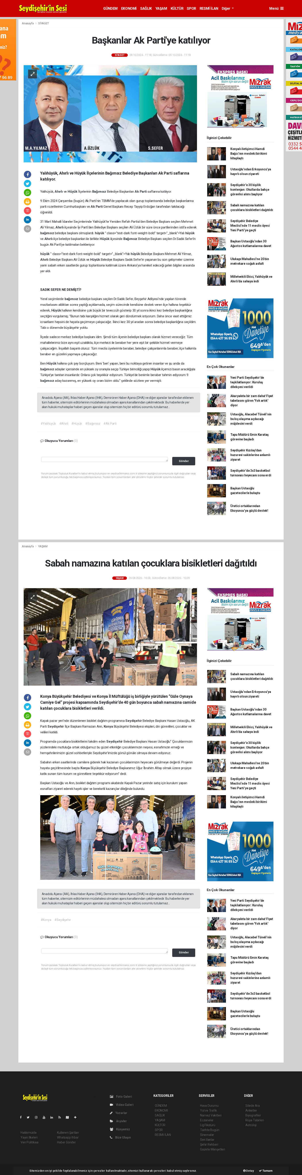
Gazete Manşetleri (212, 1149)
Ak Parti (141, 192)
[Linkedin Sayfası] (53, 1117)
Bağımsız (99, 192)
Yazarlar (121, 1113)
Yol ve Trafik (208, 1110)
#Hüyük (76, 423)
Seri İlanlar (207, 1139)
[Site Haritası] (69, 1117)
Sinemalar (207, 1135)
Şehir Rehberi (209, 1144)
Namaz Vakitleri (211, 1115)
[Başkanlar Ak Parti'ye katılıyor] (110, 113)
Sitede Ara (252, 1105)
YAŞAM (161, 8)
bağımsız (47, 233)
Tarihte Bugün (209, 1130)
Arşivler (121, 1121)
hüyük (100, 233)
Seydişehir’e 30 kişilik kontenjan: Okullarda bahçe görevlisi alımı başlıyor (249, 189)
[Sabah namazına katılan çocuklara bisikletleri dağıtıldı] (110, 636)
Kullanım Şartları (68, 1132)
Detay (250, 1170)
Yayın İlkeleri (29, 1137)
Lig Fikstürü (207, 1125)
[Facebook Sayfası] (22, 1117)
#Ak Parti (109, 423)
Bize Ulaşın (123, 1137)
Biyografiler (253, 1115)
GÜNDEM (110, 8)
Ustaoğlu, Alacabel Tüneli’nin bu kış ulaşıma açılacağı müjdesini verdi (250, 419)
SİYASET (43, 23)
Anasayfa (28, 23)
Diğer (226, 8)
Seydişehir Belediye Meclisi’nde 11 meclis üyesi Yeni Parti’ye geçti (250, 225)
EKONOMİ (129, 8)
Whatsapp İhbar (67, 1137)
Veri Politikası (29, 1142)
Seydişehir (134, 721)
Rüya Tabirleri (254, 1120)
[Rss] (61, 1117)
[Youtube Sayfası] (46, 1117)
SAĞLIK (146, 8)
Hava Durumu (209, 1105)
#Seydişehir (62, 920)
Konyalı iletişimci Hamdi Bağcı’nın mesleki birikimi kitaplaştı (248, 153)
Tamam (267, 1170)
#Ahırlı (63, 423)
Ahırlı (59, 192)
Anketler (251, 1110)
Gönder (184, 461)
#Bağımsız (92, 423)
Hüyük (73, 192)
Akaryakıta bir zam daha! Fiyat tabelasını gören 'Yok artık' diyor (251, 400)
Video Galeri (124, 1105)
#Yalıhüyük (48, 423)
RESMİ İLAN (209, 8)
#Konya (46, 920)
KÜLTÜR (177, 8)
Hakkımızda (28, 1132)
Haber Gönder (66, 1142)
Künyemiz (122, 1129)
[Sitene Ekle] (77, 1117)
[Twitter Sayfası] (30, 1117)
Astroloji (250, 1125)
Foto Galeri (123, 1096)
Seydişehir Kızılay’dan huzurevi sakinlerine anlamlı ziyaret (250, 455)
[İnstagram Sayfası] (38, 1117)
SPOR (191, 8)
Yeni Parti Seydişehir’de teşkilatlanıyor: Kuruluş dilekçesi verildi (247, 382)
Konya (109, 726)
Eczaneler (207, 1120)
